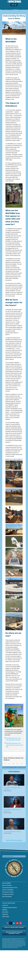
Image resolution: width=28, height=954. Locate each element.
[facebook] (7, 923)
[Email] (17, 764)
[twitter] (10, 923)
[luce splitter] (14, 556)
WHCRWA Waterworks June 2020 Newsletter (13, 739)
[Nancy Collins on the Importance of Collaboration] (14, 802)
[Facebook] (5, 764)
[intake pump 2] (14, 603)
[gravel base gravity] (14, 585)
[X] (9, 764)
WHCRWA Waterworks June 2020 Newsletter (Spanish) (13, 744)
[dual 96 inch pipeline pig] (14, 514)
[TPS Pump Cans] (14, 464)
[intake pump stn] (14, 541)
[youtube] (17, 923)
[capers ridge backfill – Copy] (14, 479)
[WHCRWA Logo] (14, 859)
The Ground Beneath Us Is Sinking (12, 831)
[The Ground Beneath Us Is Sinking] (14, 824)
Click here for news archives (14, 840)
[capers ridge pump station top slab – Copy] (14, 496)
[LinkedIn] (13, 764)
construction (22, 767)
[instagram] (20, 923)
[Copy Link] (21, 764)
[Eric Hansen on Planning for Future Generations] (14, 780)
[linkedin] (14, 923)
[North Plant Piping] (14, 529)
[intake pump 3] (14, 621)
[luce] (14, 571)
